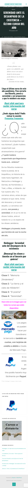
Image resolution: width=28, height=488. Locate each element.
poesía (20, 381)
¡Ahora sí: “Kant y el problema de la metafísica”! (13, 468)
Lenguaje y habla (14, 381)
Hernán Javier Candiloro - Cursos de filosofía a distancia (14, 36)
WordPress (19, 477)
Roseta (13, 477)
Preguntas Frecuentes (14, 118)
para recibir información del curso (14, 105)
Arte (3, 381)
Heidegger (7, 381)
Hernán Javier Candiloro (13, 4)
